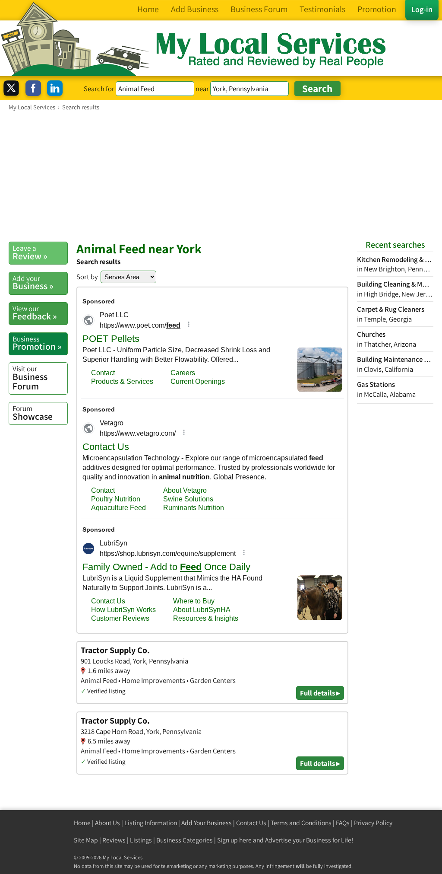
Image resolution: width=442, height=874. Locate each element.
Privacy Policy (373, 823)
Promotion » (37, 343)
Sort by (87, 276)
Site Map (86, 840)
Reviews (114, 840)
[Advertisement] (221, 175)
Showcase (33, 412)
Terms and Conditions (301, 823)
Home (82, 823)
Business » (33, 282)
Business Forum (30, 378)
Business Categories (184, 840)
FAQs (343, 823)
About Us (107, 823)
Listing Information (150, 823)
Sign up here (234, 840)
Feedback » (35, 312)
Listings (141, 840)
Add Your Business (206, 823)
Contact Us (251, 823)
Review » (30, 252)
